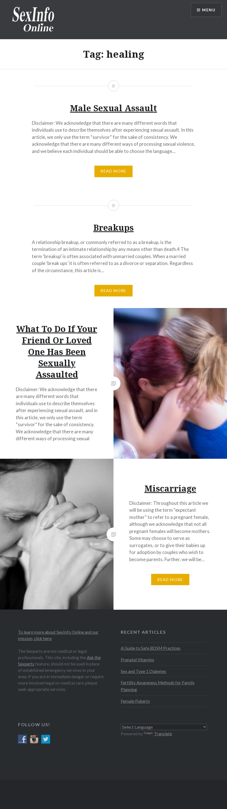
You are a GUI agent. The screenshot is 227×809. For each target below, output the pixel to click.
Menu (208, 9)
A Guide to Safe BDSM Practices (150, 648)
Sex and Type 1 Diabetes (143, 671)
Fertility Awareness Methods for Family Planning (158, 686)
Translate (163, 733)
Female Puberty (135, 701)
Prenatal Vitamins (137, 659)
